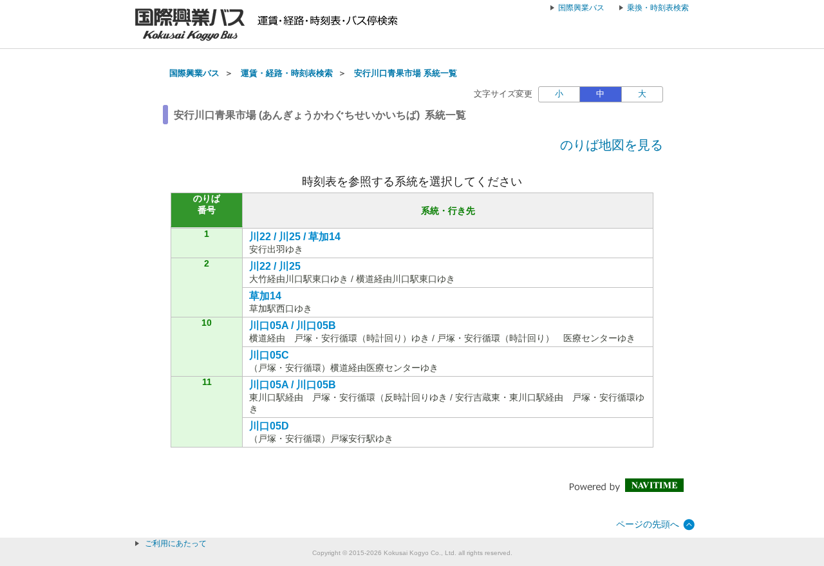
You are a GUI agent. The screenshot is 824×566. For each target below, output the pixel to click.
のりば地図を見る (611, 145)
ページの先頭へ (647, 524)
